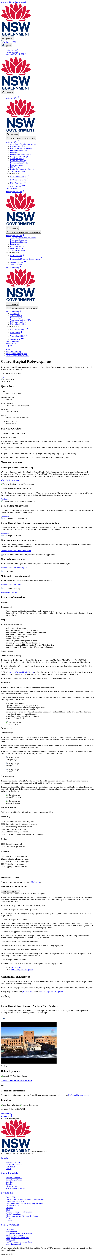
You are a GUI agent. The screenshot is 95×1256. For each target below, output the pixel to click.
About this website (9, 1173)
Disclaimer (9, 1184)
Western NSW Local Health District (21, 672)
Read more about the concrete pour (14, 568)
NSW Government (10, 1225)
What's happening (13, 312)
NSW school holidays (18, 324)
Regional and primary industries (21, 169)
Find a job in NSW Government (17, 1238)
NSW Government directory (16, 1188)
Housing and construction (19, 163)
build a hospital (34, 882)
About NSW (14, 314)
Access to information (14, 1178)
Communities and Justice (15, 1201)
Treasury (9, 1220)
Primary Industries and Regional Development (22, 1216)
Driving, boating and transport (21, 148)
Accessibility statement (14, 1180)
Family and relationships (19, 157)
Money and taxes (16, 248)
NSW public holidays (18, 322)
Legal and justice (16, 165)
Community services (17, 146)
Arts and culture (16, 316)
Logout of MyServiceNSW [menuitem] (15, 54)
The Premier (10, 1229)
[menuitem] (12, 50)
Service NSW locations (14, 1164)
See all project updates (9, 592)
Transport (9, 1218)
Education (9, 1208)
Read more (5, 499)
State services (10, 1167)
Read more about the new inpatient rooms (16, 551)
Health (8, 1210)
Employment (15, 244)
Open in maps (6, 1113)
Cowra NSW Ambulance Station (16, 1080)
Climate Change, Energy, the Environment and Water (25, 1199)
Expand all (5, 891)
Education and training (18, 150)
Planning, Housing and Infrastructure (19, 1212)
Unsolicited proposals (13, 1244)
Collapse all (15, 891)
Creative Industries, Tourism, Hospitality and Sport (24, 1203)
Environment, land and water (20, 154)
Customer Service (12, 1206)
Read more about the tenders (11, 585)
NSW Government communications (19, 1242)
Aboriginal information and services (23, 144)
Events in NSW (16, 318)
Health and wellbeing (18, 161)
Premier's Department (13, 1214)
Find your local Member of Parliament (19, 1233)
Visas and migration (17, 171)
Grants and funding (17, 159)
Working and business (15, 236)
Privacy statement (12, 1186)
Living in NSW (13, 142)
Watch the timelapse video (10, 480)
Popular (5, 1158)
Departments (7, 1193)
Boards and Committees (14, 1236)
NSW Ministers (11, 1231)
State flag (9, 1169)
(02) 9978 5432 (16, 967)
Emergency (14, 152)
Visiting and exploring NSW (20, 320)
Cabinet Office (11, 1197)
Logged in (8, 46)
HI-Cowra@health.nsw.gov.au (22, 970)
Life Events (14, 167)
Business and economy (18, 240)
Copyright (9, 1182)
